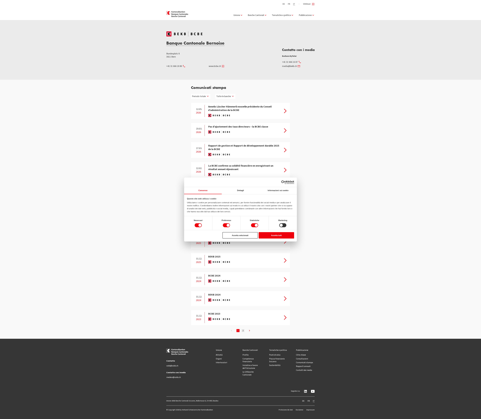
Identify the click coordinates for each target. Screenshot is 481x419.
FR (289, 4)
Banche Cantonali (256, 15)
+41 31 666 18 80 (174, 66)
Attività (219, 355)
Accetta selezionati (240, 235)
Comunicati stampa (304, 362)
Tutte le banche (223, 96)
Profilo (246, 355)
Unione (236, 15)
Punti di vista (274, 355)
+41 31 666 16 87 (290, 61)
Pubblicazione (305, 15)
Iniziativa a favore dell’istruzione (250, 366)
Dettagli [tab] (240, 190)
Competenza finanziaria (248, 360)
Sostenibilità (274, 365)
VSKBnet (307, 4)
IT (294, 4)
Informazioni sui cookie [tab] (278, 190)
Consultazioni (302, 358)
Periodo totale (199, 96)
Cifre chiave (301, 355)
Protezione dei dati (286, 410)
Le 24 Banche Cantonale (248, 373)
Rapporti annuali (303, 366)
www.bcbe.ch (215, 66)
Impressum (310, 410)
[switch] (226, 225)
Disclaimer (299, 410)
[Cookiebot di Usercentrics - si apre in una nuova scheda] (283, 182)
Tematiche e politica (281, 15)
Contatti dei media (304, 370)
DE (283, 4)
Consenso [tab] (202, 190)
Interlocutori (221, 362)
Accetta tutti (276, 235)
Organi (219, 358)
